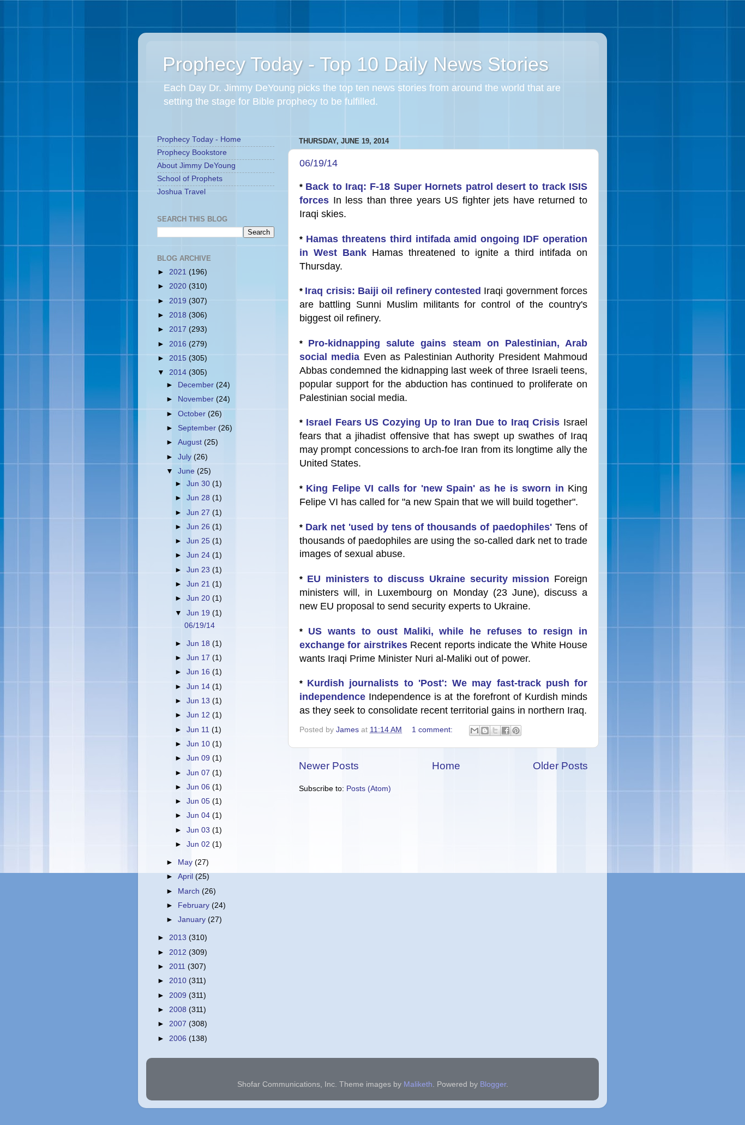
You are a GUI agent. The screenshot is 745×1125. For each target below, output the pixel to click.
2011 (178, 966)
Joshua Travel (181, 192)
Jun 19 (199, 613)
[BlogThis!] (484, 730)
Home (446, 765)
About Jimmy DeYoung (196, 165)
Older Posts (560, 765)
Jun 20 (199, 598)
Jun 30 (199, 484)
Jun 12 (199, 715)
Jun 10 (199, 744)
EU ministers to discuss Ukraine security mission (430, 578)
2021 (179, 272)
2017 (179, 329)
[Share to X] (495, 730)
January (193, 919)
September (198, 428)
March (190, 891)
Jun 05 (199, 801)
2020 (179, 286)
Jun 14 (199, 687)
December (197, 385)
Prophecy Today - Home (199, 139)
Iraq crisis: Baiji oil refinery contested (394, 290)
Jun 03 (199, 830)
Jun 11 (199, 730)
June (187, 471)
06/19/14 (318, 163)
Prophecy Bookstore (192, 152)
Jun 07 (199, 773)
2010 (179, 981)
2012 (179, 952)
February (195, 905)
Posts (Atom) (368, 789)
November (197, 399)
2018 (179, 315)
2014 (179, 372)
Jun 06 (199, 787)
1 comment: (433, 730)
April (186, 876)
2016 (179, 344)
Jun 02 (199, 844)
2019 (179, 301)
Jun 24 (199, 555)
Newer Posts (329, 765)
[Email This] (474, 730)
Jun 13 (199, 701)
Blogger (493, 1084)
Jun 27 (199, 512)
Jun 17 (199, 658)
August (191, 442)
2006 (179, 1038)
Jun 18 (199, 643)
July (186, 457)
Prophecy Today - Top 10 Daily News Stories (356, 64)
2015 (179, 358)
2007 (179, 1024)
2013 (179, 937)
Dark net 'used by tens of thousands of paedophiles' (430, 527)
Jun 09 (199, 758)
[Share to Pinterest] (515, 730)
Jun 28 (199, 498)
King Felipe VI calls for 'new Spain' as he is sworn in (437, 488)
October (193, 414)
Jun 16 (199, 672)
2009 (179, 995)
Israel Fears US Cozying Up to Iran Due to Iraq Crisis (434, 422)
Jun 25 (199, 541)
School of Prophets (190, 179)
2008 (179, 1010)
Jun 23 (199, 570)
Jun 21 (199, 584)
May (186, 862)
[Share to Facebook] (505, 730)
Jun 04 (199, 815)
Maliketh (418, 1084)
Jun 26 (199, 527)
